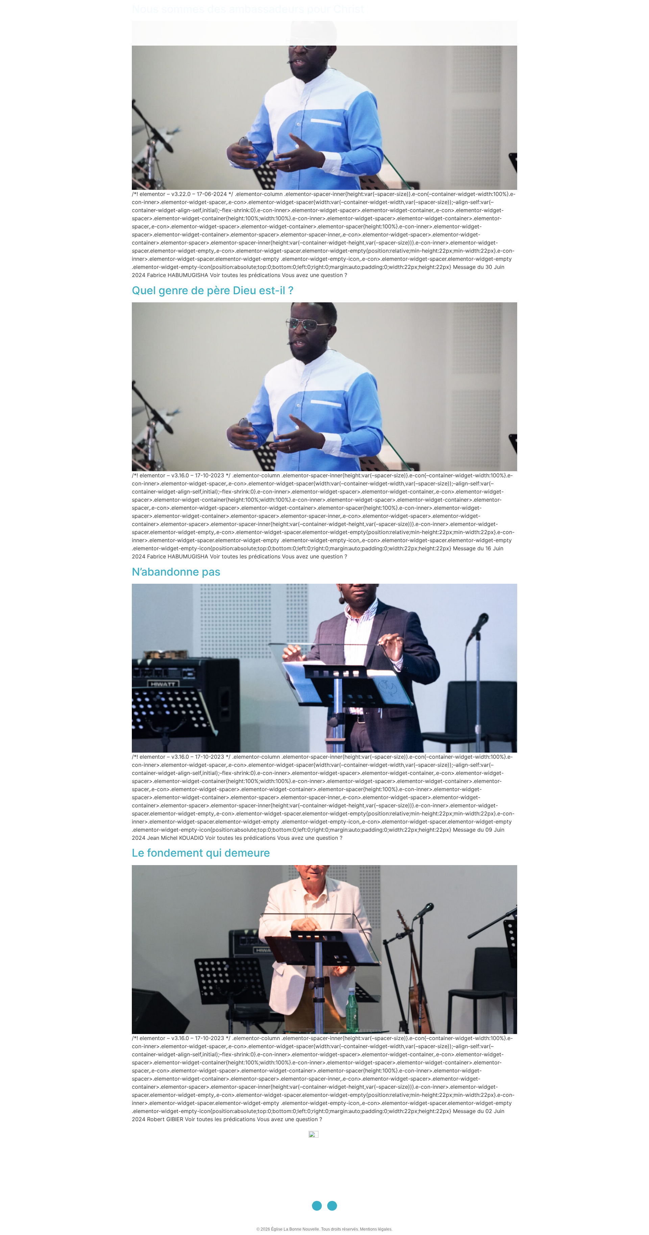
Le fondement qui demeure (201, 852)
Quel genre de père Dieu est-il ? (213, 290)
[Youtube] (317, 1206)
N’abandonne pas (176, 571)
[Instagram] (332, 1206)
